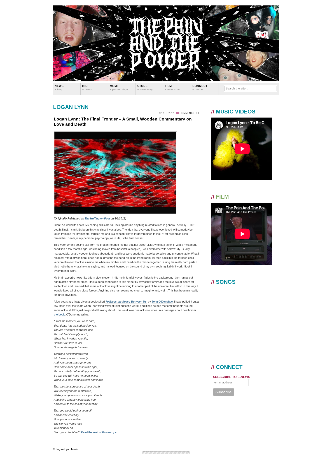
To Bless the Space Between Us (126, 301)
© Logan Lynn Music (65, 449)
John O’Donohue (162, 301)
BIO (87, 87)
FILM (172, 87)
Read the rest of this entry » (99, 432)
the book (59, 314)
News (59, 87)
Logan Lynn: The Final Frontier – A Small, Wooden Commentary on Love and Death (123, 122)
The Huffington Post (97, 218)
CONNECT (200, 87)
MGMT (119, 87)
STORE (145, 87)
